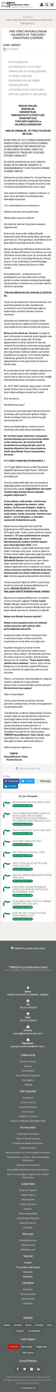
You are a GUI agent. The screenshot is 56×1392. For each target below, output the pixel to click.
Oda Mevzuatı (28, 1245)
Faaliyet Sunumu (28, 1204)
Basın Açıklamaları (28, 1213)
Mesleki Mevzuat (28, 1240)
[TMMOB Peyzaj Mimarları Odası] (28, 954)
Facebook (13, 781)
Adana (7, 1325)
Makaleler (28, 1276)
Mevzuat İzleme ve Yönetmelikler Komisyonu (28, 1152)
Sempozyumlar (28, 1294)
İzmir (49, 1325)
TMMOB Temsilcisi (28, 1116)
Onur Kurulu (28, 1112)
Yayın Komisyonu (28, 1148)
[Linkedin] (38, 1369)
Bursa (28, 1325)
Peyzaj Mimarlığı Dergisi (28, 1267)
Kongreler (28, 1289)
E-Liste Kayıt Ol (28, 1388)
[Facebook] (17, 1369)
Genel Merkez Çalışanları (28, 1075)
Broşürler (28, 1272)
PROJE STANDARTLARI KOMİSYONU (28, 1121)
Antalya (18, 1325)
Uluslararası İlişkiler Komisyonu (28, 1143)
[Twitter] (24, 1369)
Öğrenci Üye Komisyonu (28, 1138)
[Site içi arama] (46, 4)
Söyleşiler (28, 1303)
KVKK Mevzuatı (28, 1249)
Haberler (28, 1209)
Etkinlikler (28, 1227)
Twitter (29, 781)
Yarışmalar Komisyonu (28, 1134)
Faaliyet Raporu (28, 1195)
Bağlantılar (41, 1346)
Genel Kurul (28, 1098)
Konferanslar (28, 1298)
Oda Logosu (28, 1352)
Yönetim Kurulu (28, 1102)
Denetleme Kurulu (28, 1107)
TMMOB (28, 1085)
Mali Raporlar (28, 1199)
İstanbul (39, 1325)
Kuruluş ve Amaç (28, 1061)
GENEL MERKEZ (12, 45)
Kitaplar (28, 1262)
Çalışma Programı (28, 1190)
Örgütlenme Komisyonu (28, 1165)
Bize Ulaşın (26, 1346)
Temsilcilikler (28, 1071)
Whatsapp (45, 781)
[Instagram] (31, 1369)
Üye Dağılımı (28, 1080)
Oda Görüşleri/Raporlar (28, 1218)
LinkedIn (12, 786)
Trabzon (19, 1331)
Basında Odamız (28, 1223)
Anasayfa (28, 17)
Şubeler (28, 1066)
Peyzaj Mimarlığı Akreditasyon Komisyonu (28, 1169)
